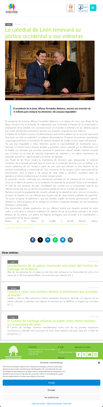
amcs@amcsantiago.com (67, 352)
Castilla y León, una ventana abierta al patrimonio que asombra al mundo (52, 293)
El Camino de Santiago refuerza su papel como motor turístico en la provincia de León (51, 323)
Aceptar (51, 383)
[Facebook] (78, 354)
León (9, 24)
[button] (99, 362)
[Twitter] (84, 354)
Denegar (51, 390)
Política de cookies (38, 403)
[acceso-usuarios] (71, 8)
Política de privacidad (54, 403)
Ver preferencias (51, 397)
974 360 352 (33, 354)
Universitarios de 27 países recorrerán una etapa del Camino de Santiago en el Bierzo (52, 267)
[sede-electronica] (83, 8)
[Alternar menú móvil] (93, 7)
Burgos (13, 288)
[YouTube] (89, 354)
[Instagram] (95, 354)
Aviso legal (67, 403)
